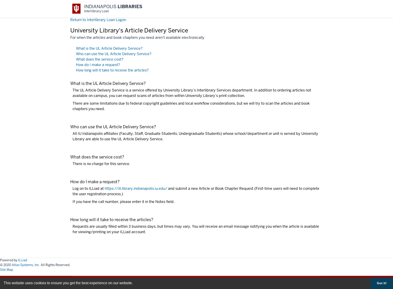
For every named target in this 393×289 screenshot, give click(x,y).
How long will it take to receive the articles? (112, 70)
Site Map (6, 270)
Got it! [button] (382, 283)
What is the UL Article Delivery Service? (109, 48)
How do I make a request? (98, 64)
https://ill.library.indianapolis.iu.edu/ (136, 188)
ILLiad (22, 260)
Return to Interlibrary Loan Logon (98, 19)
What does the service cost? (99, 59)
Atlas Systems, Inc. (26, 265)
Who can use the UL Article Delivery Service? (113, 54)
